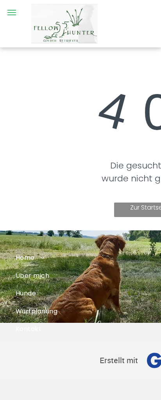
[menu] (12, 12)
